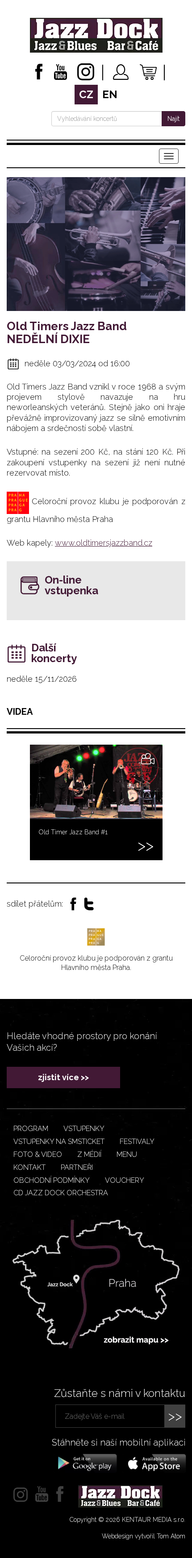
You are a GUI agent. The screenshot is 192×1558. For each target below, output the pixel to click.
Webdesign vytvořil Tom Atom (143, 1536)
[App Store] (154, 1463)
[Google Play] (86, 1463)
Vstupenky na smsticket (58, 1141)
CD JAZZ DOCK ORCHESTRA (60, 1193)
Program (30, 1128)
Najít (173, 118)
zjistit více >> (63, 1077)
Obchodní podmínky (51, 1180)
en (109, 94)
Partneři (77, 1167)
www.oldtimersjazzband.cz (103, 542)
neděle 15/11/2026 (42, 679)
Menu (127, 1154)
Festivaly (137, 1141)
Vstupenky (83, 1128)
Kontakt (29, 1167)
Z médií (89, 1154)
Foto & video (37, 1154)
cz (86, 94)
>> (175, 1416)
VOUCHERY (124, 1180)
